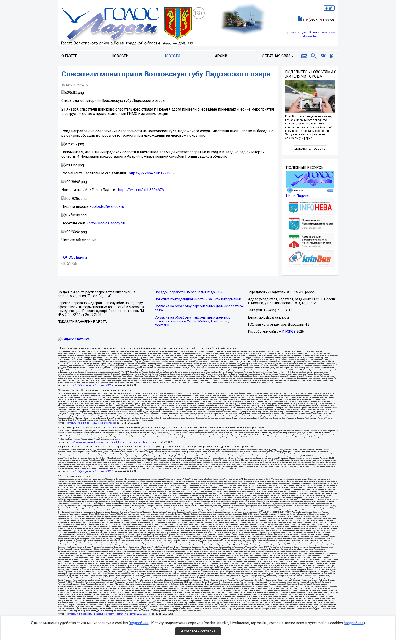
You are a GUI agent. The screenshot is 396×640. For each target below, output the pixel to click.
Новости (120, 56)
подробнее (139, 623)
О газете (69, 56)
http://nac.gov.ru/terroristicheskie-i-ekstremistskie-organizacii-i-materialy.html (109, 442)
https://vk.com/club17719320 (153, 173)
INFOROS (289, 332)
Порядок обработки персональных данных (188, 292)
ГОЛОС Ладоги (74, 257)
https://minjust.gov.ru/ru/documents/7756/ (91, 385)
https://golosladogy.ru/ (107, 223)
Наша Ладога (297, 196)
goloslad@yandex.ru (108, 206)
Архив (221, 56)
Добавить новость (310, 148)
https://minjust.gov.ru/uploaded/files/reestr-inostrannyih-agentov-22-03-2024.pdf (110, 614)
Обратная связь (277, 56)
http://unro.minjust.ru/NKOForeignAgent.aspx (92, 422)
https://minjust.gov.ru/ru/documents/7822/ (91, 471)
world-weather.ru (310, 36)
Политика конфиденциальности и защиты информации (198, 299)
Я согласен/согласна (198, 631)
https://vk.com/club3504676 (141, 190)
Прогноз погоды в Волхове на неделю (310, 32)
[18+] (126, 26)
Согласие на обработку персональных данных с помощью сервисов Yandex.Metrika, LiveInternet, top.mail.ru (192, 321)
